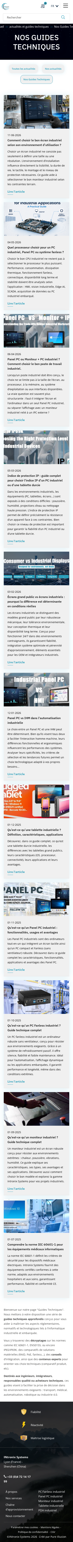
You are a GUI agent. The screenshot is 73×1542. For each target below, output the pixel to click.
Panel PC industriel (50, 1496)
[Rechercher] (63, 17)
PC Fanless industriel (51, 1491)
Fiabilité (36, 1412)
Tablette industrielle (51, 1505)
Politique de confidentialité (33, 1532)
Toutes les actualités (23, 68)
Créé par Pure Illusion (52, 1536)
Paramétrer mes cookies (24, 1527)
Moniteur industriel (50, 1501)
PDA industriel (47, 1510)
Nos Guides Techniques (36, 79)
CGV (53, 1532)
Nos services (14, 1498)
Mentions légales (50, 1527)
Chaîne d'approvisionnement (19, 1507)
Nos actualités (53, 68)
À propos (11, 1491)
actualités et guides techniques (29, 26)
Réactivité (37, 1425)
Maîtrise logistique (42, 1438)
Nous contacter (15, 1516)
